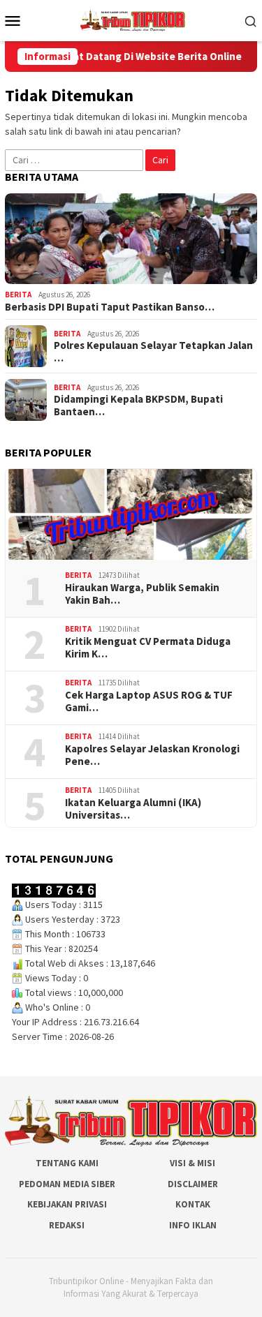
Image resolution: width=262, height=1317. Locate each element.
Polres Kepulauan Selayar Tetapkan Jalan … (153, 351)
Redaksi (67, 1225)
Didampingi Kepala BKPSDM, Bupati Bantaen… (138, 405)
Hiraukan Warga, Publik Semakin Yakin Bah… (142, 594)
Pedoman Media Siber (67, 1184)
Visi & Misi (192, 1163)
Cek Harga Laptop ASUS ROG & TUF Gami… (149, 701)
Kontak (192, 1204)
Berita (18, 294)
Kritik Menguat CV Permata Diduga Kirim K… (148, 647)
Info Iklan (193, 1225)
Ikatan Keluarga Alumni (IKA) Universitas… (133, 808)
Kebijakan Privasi (67, 1204)
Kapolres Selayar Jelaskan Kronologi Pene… (152, 755)
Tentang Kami (67, 1163)
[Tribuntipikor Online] (132, 19)
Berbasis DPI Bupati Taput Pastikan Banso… (109, 307)
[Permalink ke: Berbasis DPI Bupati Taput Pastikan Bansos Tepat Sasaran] (131, 238)
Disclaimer (193, 1184)
